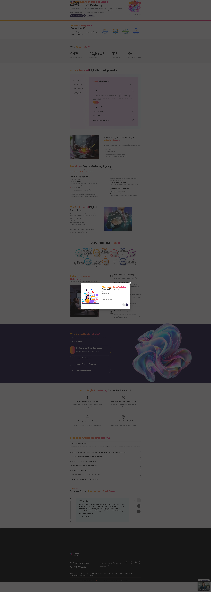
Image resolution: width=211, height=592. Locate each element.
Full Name (104, 296)
